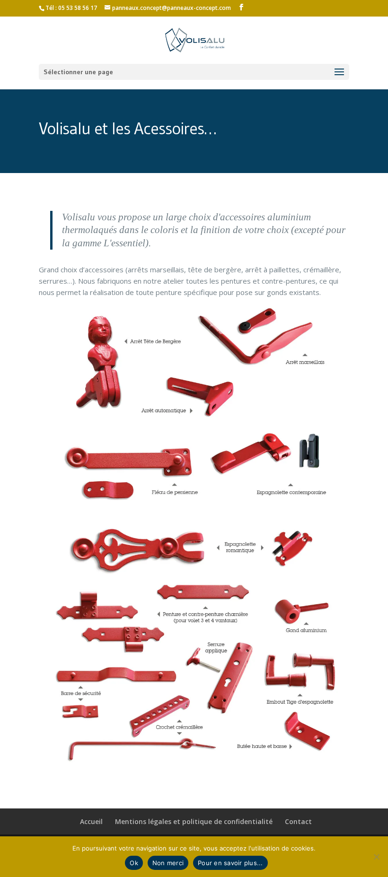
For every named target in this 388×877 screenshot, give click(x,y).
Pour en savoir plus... (230, 863)
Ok (134, 863)
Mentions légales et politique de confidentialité (194, 821)
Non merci (168, 863)
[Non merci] (376, 856)
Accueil (91, 821)
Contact (298, 821)
